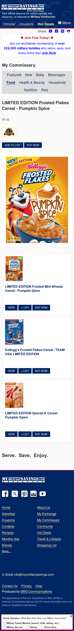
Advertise (8, 513)
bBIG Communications (36, 591)
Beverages (56, 74)
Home (6, 507)
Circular (9, 23)
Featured (14, 74)
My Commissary (48, 520)
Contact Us (10, 586)
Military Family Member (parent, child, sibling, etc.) (33, 623)
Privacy (26, 586)
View (11, 307)
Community (45, 526)
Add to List (13, 145)
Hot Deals (46, 23)
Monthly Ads (10, 539)
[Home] (24, 8)
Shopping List (46, 545)
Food (11, 82)
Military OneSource (42, 16)
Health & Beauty (32, 82)
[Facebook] (5, 493)
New (28, 74)
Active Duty (50, 627)
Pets (44, 89)
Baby (40, 74)
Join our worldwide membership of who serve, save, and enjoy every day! (37, 45)
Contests (8, 526)
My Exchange (46, 513)
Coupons (27, 23)
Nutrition (30, 89)
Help (39, 586)
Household (57, 82)
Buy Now (33, 145)
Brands (7, 545)
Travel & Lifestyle (49, 539)
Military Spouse (15, 627)
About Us (43, 507)
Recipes (8, 532)
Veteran (33, 627)
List (25, 307)
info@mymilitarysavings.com (34, 574)
